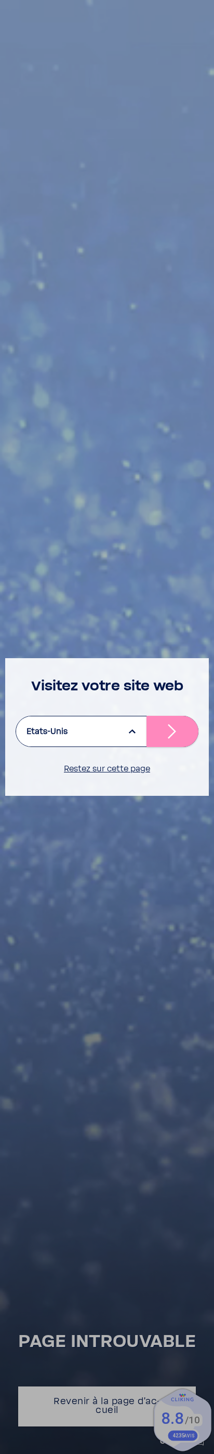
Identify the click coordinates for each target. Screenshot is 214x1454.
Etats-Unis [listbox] (47, 731)
